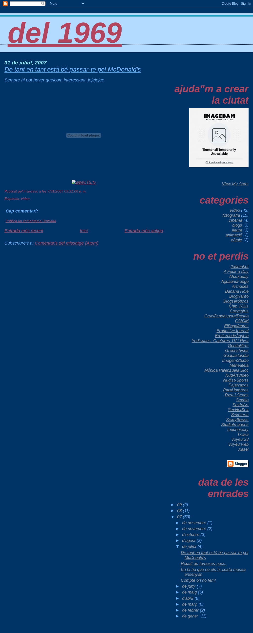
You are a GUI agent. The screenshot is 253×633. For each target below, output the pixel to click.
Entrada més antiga (144, 230)
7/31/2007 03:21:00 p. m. (67, 191)
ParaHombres (236, 390)
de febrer (191, 610)
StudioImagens (235, 424)
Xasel (243, 449)
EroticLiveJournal (232, 330)
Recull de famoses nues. (204, 563)
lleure (237, 230)
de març (190, 604)
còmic (236, 240)
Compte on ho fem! (198, 580)
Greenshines (237, 350)
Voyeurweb (238, 444)
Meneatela (239, 365)
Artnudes (240, 286)
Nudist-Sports (236, 380)
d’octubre (191, 534)
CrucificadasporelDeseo (226, 316)
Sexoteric (240, 414)
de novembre (194, 528)
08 (180, 510)
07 (180, 517)
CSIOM (242, 321)
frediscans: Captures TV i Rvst (220, 340)
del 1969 (65, 33)
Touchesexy (238, 429)
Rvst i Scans (237, 395)
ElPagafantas (236, 326)
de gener (190, 616)
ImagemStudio (235, 360)
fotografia (231, 215)
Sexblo (242, 400)
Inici (84, 230)
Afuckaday (239, 276)
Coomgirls (239, 311)
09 (180, 504)
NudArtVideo (237, 375)
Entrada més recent (23, 230)
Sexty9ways (237, 419)
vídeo (25, 199)
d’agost (189, 540)
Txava (243, 434)
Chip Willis (239, 306)
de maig (190, 592)
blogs (237, 225)
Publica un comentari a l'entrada (31, 221)
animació (234, 235)
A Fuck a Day (236, 271)
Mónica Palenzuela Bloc (226, 370)
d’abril (188, 598)
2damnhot (240, 266)
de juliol (189, 546)
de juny (189, 586)
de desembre (194, 522)
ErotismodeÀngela (232, 335)
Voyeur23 (240, 439)
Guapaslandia (236, 355)
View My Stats (235, 184)
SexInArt (240, 405)
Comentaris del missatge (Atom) (66, 243)
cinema (235, 220)
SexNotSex (238, 409)
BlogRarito (239, 296)
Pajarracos (239, 385)
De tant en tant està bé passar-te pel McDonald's (72, 69)
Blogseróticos (236, 301)
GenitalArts (238, 345)
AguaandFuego (235, 281)
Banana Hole (237, 291)
